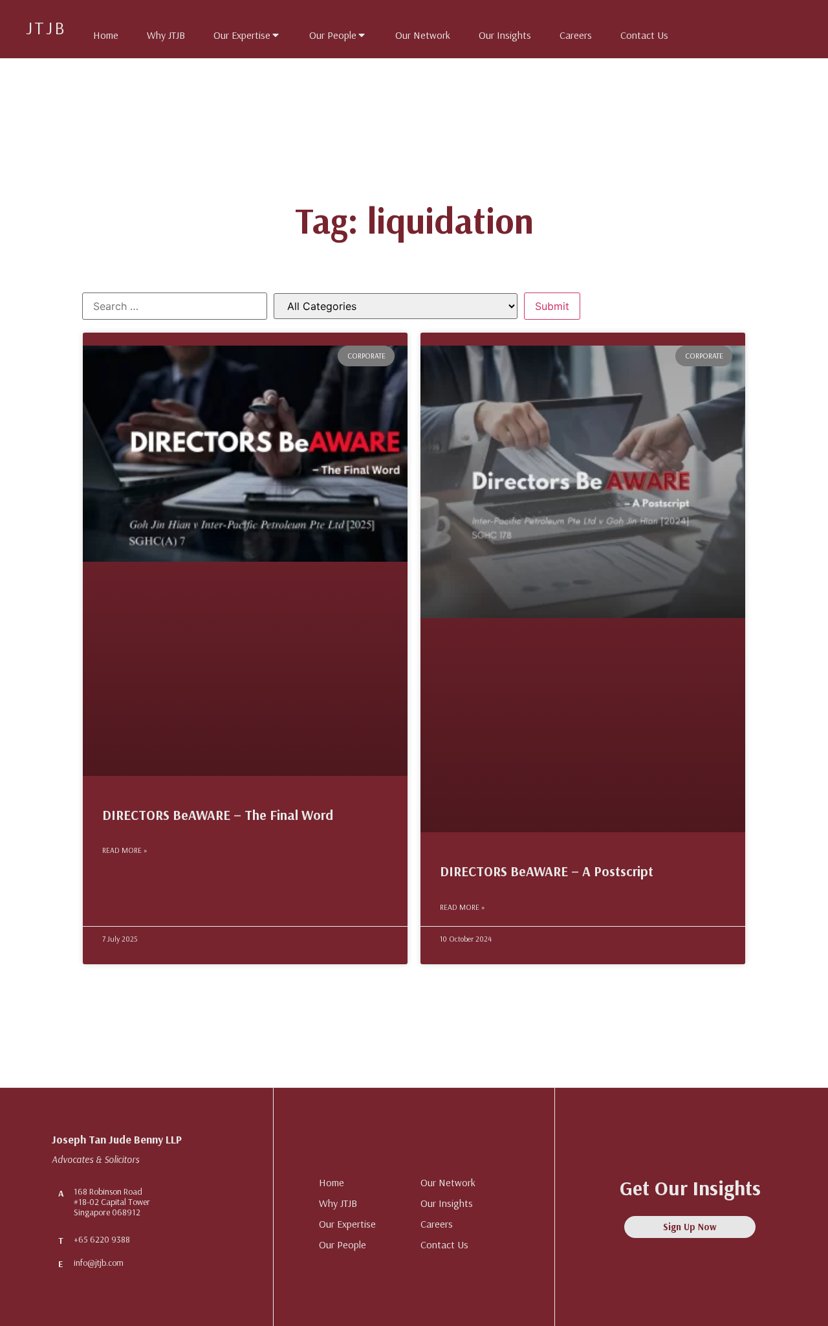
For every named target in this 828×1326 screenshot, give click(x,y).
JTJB (46, 27)
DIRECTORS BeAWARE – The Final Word (217, 814)
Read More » (124, 850)
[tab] (99, 32)
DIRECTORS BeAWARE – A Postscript (546, 871)
